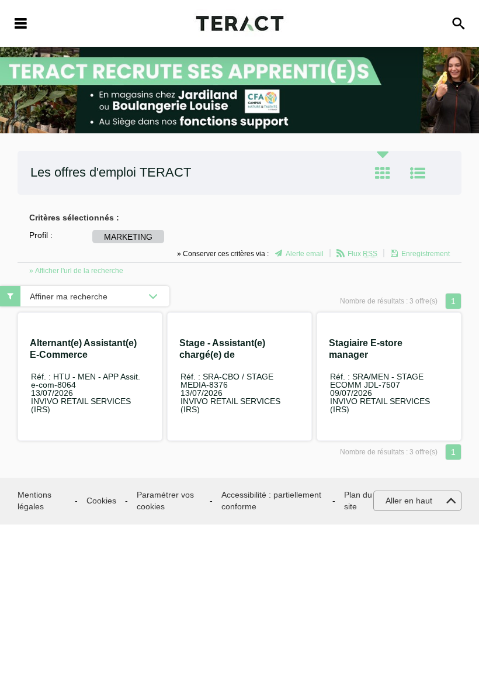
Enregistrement (425, 254)
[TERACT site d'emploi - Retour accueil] (240, 23)
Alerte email (305, 254)
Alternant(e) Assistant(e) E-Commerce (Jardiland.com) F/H (83, 354)
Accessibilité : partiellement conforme (271, 500)
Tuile (382, 173)
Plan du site (358, 500)
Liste (417, 173)
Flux (362, 254)
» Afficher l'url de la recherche (76, 271)
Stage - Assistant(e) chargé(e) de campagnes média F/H (228, 354)
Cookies (101, 500)
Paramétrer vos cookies (165, 500)
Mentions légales (34, 500)
